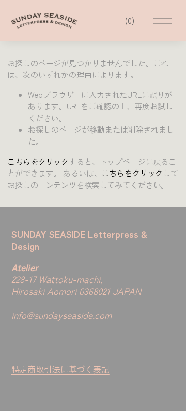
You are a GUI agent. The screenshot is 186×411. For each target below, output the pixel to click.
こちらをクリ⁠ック (38, 161)
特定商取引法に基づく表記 (60, 369)
